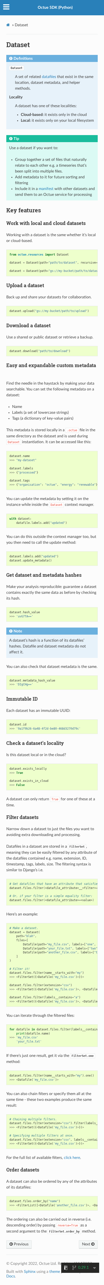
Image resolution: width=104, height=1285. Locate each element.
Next (86, 1244)
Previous (21, 1244)
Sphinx (30, 1272)
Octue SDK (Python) (55, 7)
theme (54, 1272)
